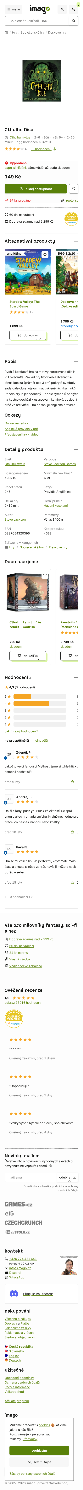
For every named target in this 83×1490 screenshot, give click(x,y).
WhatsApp (16, 1277)
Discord (15, 1273)
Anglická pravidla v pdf (21, 429)
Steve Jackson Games (60, 464)
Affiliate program (17, 1401)
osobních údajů (68, 1190)
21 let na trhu (18, 953)
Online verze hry (16, 423)
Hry (14, 32)
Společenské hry (33, 32)
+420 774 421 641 (23, 1259)
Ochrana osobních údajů (22, 1382)
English (14, 1356)
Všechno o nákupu (18, 1319)
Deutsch (15, 1360)
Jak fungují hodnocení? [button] (21, 731)
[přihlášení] (62, 9)
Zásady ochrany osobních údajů (32, 1474)
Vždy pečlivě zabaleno (25, 966)
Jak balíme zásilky (18, 1328)
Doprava (11, 1323)
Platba (25, 1323)
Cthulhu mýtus (20, 137)
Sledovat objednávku (20, 1337)
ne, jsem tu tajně (39, 1462)
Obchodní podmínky (19, 1378)
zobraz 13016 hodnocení (23, 1003)
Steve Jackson (15, 519)
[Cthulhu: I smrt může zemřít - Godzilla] (28, 617)
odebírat (65, 1177)
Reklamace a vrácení (19, 1333)
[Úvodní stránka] (6, 32)
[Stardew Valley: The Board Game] (28, 296)
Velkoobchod (14, 1392)
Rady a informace (17, 1387)
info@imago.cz (20, 1268)
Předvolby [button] (30, 1439)
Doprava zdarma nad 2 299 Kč (31, 939)
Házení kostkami (56, 505)
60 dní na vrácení (21, 946)
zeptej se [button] (71, 200)
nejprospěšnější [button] (17, 740)
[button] (41, 241)
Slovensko (16, 1351)
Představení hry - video (22, 434)
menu (16, 9)
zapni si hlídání (15, 168)
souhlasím (39, 1450)
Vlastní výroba (19, 959)
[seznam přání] (73, 188)
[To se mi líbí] (73, 782)
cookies (44, 1425)
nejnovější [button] (41, 740)
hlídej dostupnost (39, 189)
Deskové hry (57, 32)
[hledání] (73, 20)
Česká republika (21, 1346)
